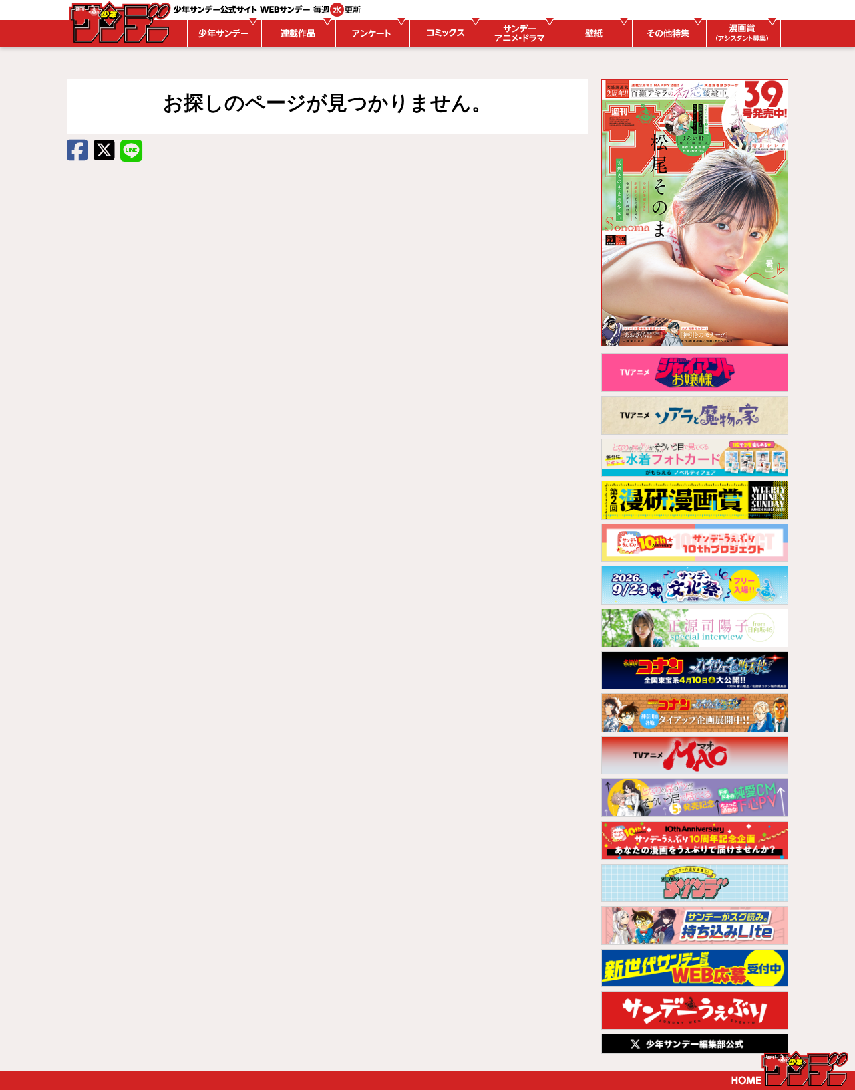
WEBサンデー (119, 22)
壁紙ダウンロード (593, 33)
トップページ (789, 1068)
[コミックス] (445, 33)
